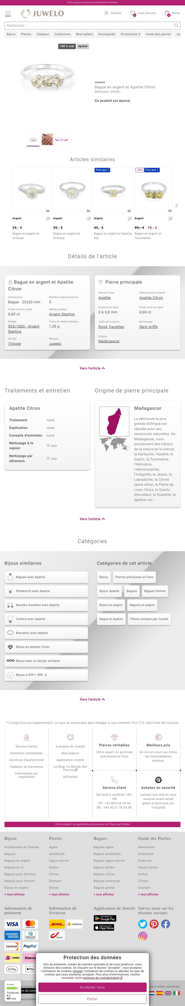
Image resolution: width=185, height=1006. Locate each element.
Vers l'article (90, 368)
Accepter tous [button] (92, 987)
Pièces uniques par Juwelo (149, 619)
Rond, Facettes (111, 327)
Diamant (55, 881)
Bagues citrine (104, 874)
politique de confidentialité (101, 978)
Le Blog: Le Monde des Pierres (70, 768)
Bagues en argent (142, 605)
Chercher (176, 25)
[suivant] (176, 205)
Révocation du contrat (24, 991)
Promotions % (130, 34)
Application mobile (70, 760)
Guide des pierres (158, 34)
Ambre (54, 867)
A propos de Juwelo (70, 746)
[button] (8, 13)
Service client (114, 787)
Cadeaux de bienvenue (26, 767)
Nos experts (70, 753)
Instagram (142, 936)
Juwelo (55, 343)
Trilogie (14, 343)
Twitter (142, 924)
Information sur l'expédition (26, 775)
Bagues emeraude (107, 881)
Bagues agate (104, 847)
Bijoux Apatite (109, 591)
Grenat (54, 888)
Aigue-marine (59, 861)
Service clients (26, 746)
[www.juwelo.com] (168, 993)
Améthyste (146, 854)
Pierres (26, 34)
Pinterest (154, 924)
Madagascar (109, 341)
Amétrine (145, 861)
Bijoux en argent (111, 605)
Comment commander (26, 753)
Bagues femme (155, 591)
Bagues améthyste (107, 854)
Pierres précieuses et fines (134, 577)
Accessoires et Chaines (22, 847)
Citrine (54, 874)
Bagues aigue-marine (109, 861)
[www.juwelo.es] (159, 993)
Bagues (132, 591)
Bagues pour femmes (20, 874)
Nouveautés (106, 34)
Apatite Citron (151, 297)
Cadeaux (43, 34)
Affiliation (70, 777)
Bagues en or (14, 867)
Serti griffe (148, 327)
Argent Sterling (62, 314)
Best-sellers (84, 34)
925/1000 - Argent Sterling (23, 329)
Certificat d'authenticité (26, 760)
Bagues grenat (104, 888)
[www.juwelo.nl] (151, 993)
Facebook (165, 924)
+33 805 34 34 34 (118, 803)
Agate (53, 847)
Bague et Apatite (111, 619)
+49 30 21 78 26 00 (118, 808)
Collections (62, 34)
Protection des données (35, 987)
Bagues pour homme (20, 881)
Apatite (104, 297)
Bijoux (11, 34)
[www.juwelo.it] (176, 993)
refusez (78, 971)
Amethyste (57, 854)
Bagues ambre (104, 867)
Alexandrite (146, 847)
